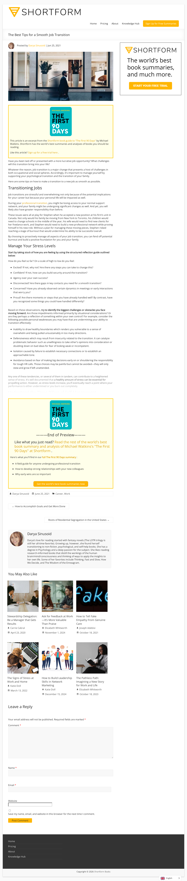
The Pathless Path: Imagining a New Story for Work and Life (90, 681)
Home (93, 23)
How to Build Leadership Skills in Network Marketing (57, 681)
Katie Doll (15, 685)
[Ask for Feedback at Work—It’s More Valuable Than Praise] (57, 582)
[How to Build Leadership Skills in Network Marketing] (57, 643)
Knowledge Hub (130, 23)
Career (59, 493)
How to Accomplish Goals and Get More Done (38, 506)
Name (12, 767)
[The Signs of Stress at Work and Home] (23, 643)
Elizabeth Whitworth (56, 628)
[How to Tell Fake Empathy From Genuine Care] (92, 582)
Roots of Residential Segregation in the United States (78, 519)
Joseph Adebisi (87, 628)
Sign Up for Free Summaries (161, 23)
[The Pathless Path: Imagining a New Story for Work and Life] (92, 643)
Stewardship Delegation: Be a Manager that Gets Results (22, 619)
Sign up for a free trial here (43, 152)
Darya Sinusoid (36, 45)
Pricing (104, 23)
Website (12, 800)
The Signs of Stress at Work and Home (20, 679)
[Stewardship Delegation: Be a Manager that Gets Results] (23, 582)
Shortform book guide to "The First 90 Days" (71, 140)
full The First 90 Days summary (59, 457)
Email (12, 785)
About (115, 23)
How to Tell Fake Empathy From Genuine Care (90, 619)
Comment (14, 725)
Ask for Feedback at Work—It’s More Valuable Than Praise (57, 619)
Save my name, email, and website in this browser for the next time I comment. (51, 814)
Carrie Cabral (17, 628)
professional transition (34, 203)
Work (67, 493)
